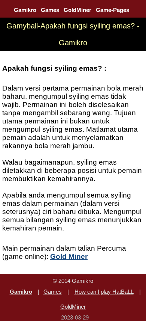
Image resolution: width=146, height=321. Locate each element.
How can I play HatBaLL (104, 291)
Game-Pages (112, 10)
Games (50, 10)
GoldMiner (77, 10)
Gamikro (25, 10)
